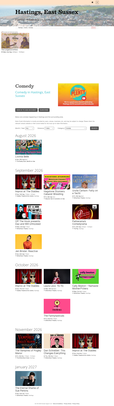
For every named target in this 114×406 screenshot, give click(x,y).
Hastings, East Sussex (46, 11)
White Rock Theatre (79, 198)
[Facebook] (92, 2)
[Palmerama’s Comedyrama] (85, 211)
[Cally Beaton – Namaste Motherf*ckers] (85, 276)
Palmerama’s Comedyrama (79, 222)
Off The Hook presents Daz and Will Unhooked (28, 222)
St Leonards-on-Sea (59, 198)
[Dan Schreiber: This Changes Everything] (57, 341)
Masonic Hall (48, 198)
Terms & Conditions (58, 403)
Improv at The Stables (27, 191)
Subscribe (44, 110)
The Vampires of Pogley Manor (28, 352)
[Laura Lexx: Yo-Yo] (57, 276)
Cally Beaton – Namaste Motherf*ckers (85, 287)
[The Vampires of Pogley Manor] (28, 341)
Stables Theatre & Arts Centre (25, 196)
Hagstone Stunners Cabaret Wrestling (54, 192)
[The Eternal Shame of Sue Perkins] (28, 378)
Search (94, 128)
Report (93, 27)
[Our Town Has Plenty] (78, 94)
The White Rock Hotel (23, 358)
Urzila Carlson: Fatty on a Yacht (85, 192)
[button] (97, 2)
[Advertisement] (57, 66)
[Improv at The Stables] (28, 181)
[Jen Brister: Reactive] (28, 241)
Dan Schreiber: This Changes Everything (55, 352)
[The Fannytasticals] (57, 306)
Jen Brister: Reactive (26, 251)
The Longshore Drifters (9, 50)
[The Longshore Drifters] (15, 41)
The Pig (76, 228)
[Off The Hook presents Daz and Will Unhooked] (28, 211)
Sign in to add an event (26, 110)
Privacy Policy (75, 403)
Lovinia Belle (22, 156)
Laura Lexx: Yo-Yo (54, 285)
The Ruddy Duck (21, 161)
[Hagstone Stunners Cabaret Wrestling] (57, 181)
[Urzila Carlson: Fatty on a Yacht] (84, 181)
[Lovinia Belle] (28, 147)
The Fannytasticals (54, 315)
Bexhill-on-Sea (31, 161)
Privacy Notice (67, 403)
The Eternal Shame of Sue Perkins (27, 389)
